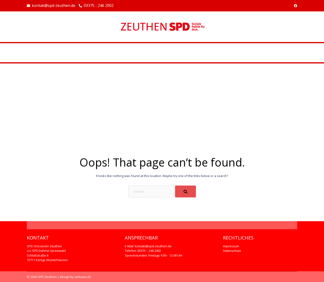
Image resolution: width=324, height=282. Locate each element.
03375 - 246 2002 (99, 6)
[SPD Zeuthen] (162, 26)
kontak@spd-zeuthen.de (53, 6)
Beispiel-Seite (162, 52)
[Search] (185, 191)
